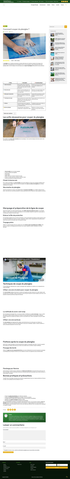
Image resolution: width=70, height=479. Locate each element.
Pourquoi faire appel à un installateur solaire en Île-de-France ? (59, 34)
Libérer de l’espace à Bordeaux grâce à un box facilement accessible (60, 48)
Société (57, 4)
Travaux (62, 4)
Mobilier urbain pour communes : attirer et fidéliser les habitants (60, 39)
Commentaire (6, 429)
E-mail (4, 446)
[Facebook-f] (62, 1)
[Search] (65, 26)
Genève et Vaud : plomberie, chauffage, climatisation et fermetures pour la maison (59, 57)
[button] (66, 5)
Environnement (42, 4)
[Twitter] (63, 1)
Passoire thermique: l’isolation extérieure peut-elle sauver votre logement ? (60, 68)
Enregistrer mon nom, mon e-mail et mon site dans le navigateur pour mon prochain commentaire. (22, 450)
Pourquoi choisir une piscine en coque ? (60, 53)
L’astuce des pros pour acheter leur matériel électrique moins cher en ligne (60, 63)
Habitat (48, 4)
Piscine (53, 4)
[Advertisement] (35, 14)
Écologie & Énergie (34, 4)
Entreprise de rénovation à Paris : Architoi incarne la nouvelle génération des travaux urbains (60, 79)
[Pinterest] (65, 1)
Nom (4, 441)
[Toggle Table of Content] (14, 113)
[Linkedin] (67, 1)
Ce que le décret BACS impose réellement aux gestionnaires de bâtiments (60, 73)
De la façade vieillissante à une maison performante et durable (60, 43)
